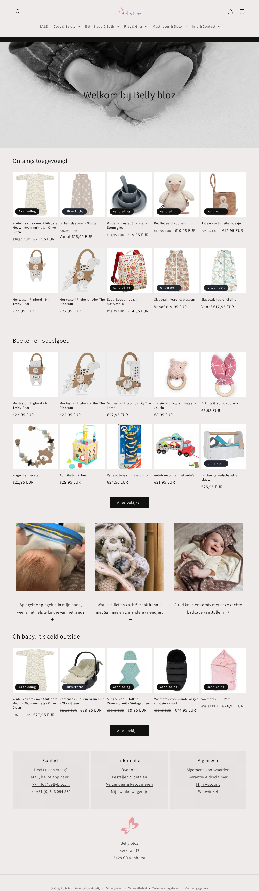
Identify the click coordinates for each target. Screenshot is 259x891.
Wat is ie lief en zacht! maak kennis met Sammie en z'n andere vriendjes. (129, 608)
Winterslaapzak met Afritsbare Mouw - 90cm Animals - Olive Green (35, 227)
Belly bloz (67, 888)
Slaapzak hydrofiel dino (219, 300)
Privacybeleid (114, 888)
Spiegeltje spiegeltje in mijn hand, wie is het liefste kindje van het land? (50, 608)
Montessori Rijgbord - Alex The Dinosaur (82, 302)
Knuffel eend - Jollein (170, 223)
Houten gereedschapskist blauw (220, 477)
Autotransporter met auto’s (174, 475)
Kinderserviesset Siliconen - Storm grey (127, 225)
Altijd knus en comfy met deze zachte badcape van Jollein (208, 608)
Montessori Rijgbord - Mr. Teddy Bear (31, 302)
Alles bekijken (129, 502)
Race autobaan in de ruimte (128, 475)
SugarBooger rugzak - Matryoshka (123, 302)
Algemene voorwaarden (208, 769)
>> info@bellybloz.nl (51, 784)
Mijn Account (208, 784)
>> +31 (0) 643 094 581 (51, 791)
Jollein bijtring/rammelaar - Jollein (175, 405)
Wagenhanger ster (26, 475)
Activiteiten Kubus (73, 475)
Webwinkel (208, 791)
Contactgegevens (196, 888)
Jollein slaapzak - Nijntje (78, 223)
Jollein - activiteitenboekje (221, 223)
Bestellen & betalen (129, 777)
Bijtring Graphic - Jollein (219, 403)
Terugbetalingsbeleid (166, 888)
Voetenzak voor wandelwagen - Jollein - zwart (176, 701)
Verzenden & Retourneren (129, 784)
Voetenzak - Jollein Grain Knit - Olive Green (82, 701)
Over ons (129, 769)
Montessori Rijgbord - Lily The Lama (129, 405)
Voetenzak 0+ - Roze (216, 699)
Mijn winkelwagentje (129, 791)
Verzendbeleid (137, 888)
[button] (18, 11)
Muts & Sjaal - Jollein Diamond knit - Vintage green (129, 701)
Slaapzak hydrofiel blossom (174, 300)
